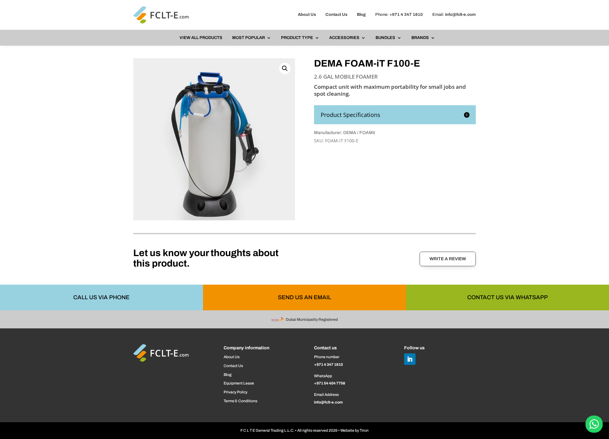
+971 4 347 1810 (406, 14)
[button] (285, 68)
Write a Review (447, 258)
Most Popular (248, 38)
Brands (420, 38)
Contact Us (336, 14)
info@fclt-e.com (460, 14)
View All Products (201, 38)
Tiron (364, 430)
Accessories (344, 38)
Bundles (385, 38)
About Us (307, 14)
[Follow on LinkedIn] (410, 359)
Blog (361, 14)
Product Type (297, 38)
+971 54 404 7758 (329, 383)
